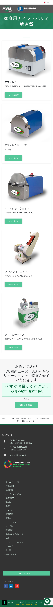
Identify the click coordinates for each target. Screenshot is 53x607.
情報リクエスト (26, 405)
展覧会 (8, 518)
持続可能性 (10, 498)
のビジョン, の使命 (13, 494)
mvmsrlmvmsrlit (18, 455)
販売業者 (9, 530)
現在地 (8, 502)
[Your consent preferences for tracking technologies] (4, 602)
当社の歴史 (10, 486)
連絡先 (8, 506)
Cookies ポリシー (31, 605)
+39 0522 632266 (26, 391)
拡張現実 (9, 514)
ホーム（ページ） (13, 482)
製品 (7, 538)
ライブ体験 (10, 526)
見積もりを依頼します (14, 534)
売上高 (8, 550)
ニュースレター (27, 573)
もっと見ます (13, 95)
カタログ (9, 546)
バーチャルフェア (13, 522)
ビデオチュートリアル (14, 542)
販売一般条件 (11, 554)
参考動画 (9, 490)
